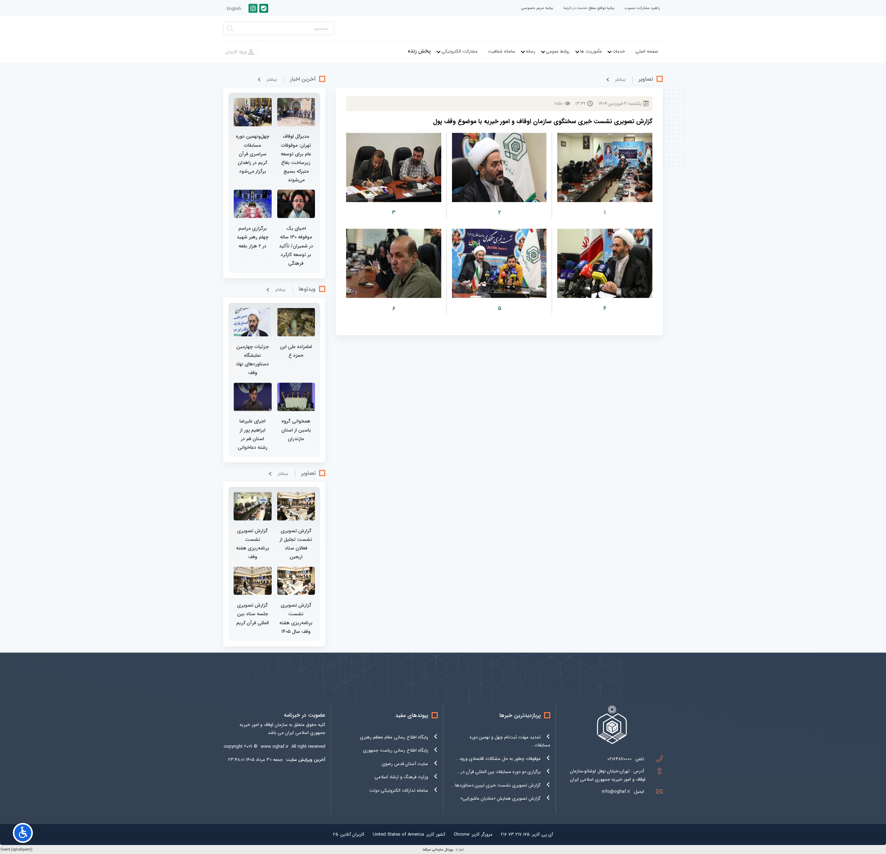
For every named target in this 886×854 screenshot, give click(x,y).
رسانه (530, 51)
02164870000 (619, 759)
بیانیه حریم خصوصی (537, 8)
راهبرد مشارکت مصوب (642, 8)
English (234, 8)
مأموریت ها (591, 51)
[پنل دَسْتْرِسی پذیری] (22, 833)
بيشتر (620, 79)
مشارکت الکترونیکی (459, 51)
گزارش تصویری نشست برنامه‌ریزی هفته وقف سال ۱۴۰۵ (296, 618)
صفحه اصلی (646, 51)
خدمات (618, 51)
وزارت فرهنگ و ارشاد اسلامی (401, 777)
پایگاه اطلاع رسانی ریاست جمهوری (395, 750)
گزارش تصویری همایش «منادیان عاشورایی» (500, 798)
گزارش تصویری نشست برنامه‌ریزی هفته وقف (252, 544)
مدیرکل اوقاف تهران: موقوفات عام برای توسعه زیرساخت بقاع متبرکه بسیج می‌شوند (296, 158)
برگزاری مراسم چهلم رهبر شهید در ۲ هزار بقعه (253, 237)
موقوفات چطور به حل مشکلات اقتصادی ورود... (498, 758)
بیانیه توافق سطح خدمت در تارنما (588, 8)
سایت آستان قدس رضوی (405, 763)
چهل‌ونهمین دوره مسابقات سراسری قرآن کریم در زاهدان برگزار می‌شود (252, 154)
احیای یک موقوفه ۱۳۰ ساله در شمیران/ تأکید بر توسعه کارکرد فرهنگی (296, 246)
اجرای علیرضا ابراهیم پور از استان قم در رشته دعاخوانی (253, 434)
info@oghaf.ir (616, 791)
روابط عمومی (558, 51)
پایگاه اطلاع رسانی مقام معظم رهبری (394, 737)
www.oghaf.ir (274, 746)
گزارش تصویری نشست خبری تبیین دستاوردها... (496, 785)
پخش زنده (419, 51)
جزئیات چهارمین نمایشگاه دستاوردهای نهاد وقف (252, 360)
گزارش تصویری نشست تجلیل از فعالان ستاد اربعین (296, 544)
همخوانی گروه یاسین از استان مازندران (296, 429)
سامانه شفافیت (501, 51)
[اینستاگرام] (252, 8)
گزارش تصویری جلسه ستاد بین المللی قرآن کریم (252, 613)
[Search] (230, 30)
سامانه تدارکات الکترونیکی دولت (398, 790)
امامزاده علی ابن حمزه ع (296, 351)
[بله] (263, 8)
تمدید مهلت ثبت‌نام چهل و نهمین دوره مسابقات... (510, 741)
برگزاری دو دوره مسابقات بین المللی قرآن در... (498, 771)
